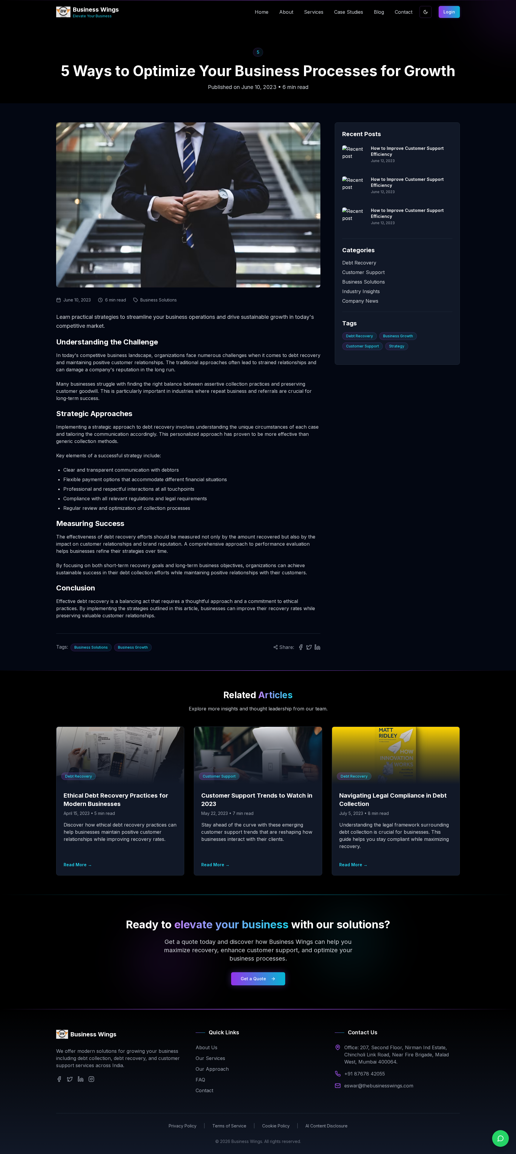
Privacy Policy (182, 1125)
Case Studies (348, 12)
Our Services (210, 1058)
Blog (379, 12)
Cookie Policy (276, 1125)
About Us (206, 1047)
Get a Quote (253, 978)
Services (313, 12)
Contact (403, 12)
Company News (360, 301)
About (286, 12)
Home (261, 12)
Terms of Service (229, 1125)
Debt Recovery (359, 263)
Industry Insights (361, 291)
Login (449, 11)
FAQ (200, 1080)
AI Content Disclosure (326, 1125)
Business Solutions (363, 282)
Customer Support (363, 272)
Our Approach (212, 1069)
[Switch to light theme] (425, 12)
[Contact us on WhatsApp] (500, 1138)
